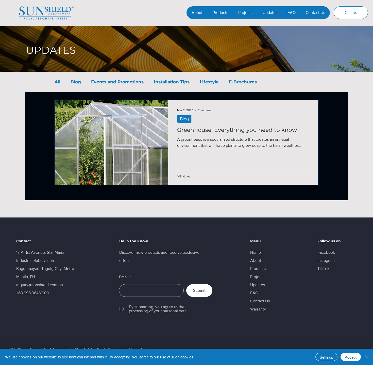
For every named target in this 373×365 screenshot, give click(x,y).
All (57, 81)
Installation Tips (172, 81)
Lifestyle (209, 81)
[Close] (367, 357)
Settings (326, 357)
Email (124, 277)
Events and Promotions (117, 81)
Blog (76, 81)
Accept (351, 357)
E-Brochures (243, 81)
